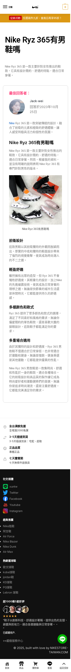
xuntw (13, 486)
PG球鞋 (7, 587)
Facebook (15, 498)
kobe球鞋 (9, 572)
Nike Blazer (10, 541)
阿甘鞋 (7, 531)
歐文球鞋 (8, 567)
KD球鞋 (7, 582)
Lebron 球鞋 (10, 592)
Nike (12, 123)
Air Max (8, 551)
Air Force (8, 536)
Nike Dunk (9, 546)
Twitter (13, 492)
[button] (65, 7)
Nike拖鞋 (8, 526)
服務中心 (17, 640)
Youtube (14, 504)
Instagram (15, 511)
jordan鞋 (8, 577)
